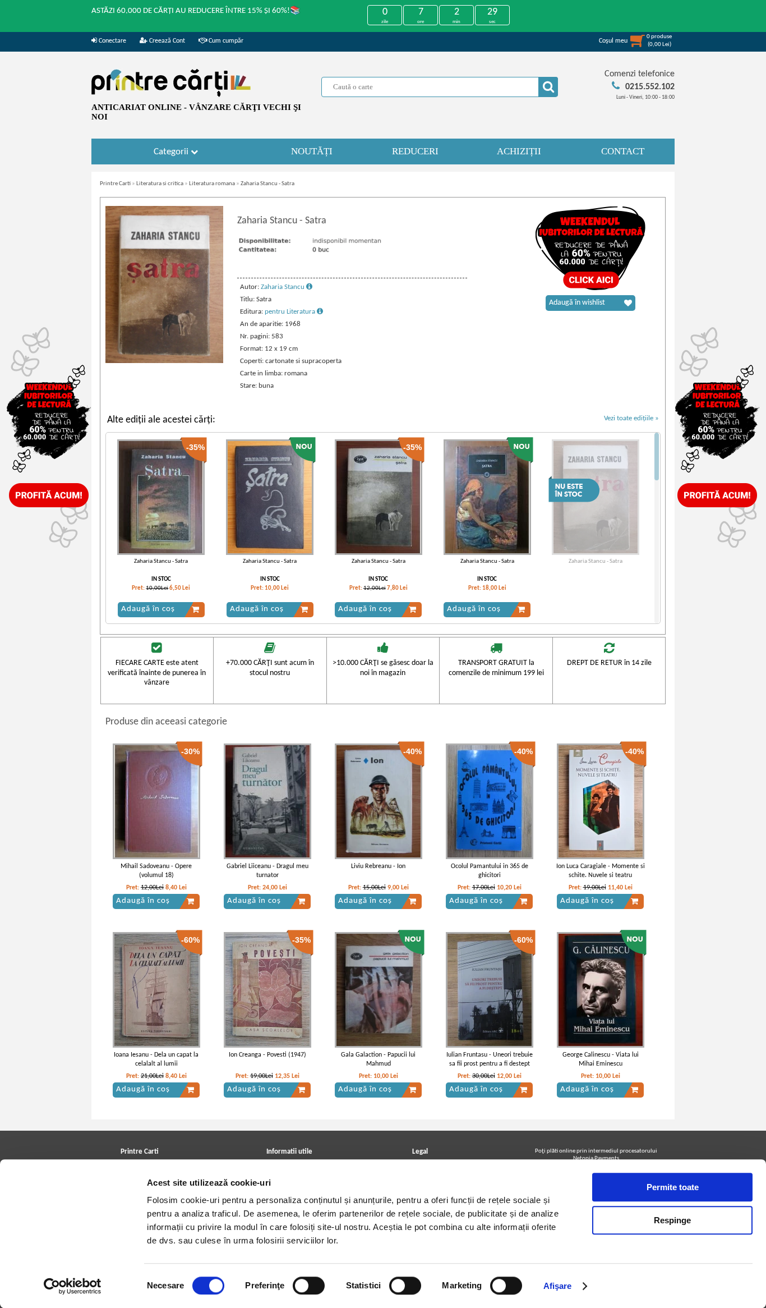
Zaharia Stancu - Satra (267, 184)
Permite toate (673, 1187)
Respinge (672, 1220)
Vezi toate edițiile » (631, 418)
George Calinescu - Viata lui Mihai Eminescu (600, 1060)
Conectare (111, 41)
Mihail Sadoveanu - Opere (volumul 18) (156, 871)
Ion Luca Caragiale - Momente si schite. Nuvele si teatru (600, 871)
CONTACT (622, 151)
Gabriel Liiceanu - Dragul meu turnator (267, 871)
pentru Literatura (291, 311)
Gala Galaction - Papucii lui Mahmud (378, 1060)
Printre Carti (115, 184)
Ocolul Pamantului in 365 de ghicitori (489, 871)
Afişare (557, 1286)
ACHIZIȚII (519, 151)
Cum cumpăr (225, 41)
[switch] (309, 1286)
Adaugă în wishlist (577, 303)
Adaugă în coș (148, 609)
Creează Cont (166, 41)
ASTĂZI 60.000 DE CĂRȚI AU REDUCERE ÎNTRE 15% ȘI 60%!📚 (196, 11)
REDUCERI (415, 151)
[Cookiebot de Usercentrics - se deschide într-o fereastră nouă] (73, 1286)
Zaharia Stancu (283, 287)
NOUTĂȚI (312, 151)
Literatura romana (212, 184)
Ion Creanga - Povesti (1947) (267, 1055)
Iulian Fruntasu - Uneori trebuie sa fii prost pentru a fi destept (489, 1060)
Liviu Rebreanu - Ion (378, 866)
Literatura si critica (159, 184)
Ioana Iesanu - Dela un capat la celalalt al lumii (156, 1060)
